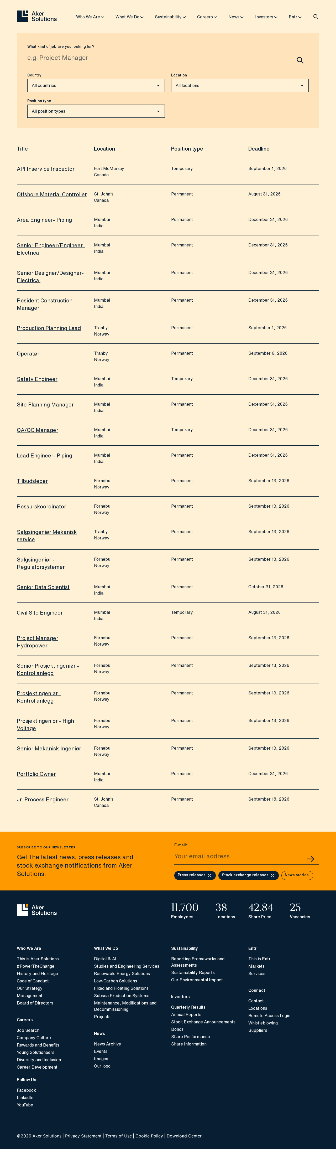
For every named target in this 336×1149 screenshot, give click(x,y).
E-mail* (181, 845)
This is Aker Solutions (38, 959)
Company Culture (34, 1037)
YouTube (25, 1105)
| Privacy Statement (82, 1135)
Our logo (102, 1066)
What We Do (127, 17)
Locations (257, 1008)
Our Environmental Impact (197, 980)
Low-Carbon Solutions (115, 981)
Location (179, 75)
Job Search (28, 1030)
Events (100, 1051)
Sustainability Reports (193, 972)
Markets (256, 966)
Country (34, 75)
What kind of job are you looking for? (60, 46)
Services (256, 973)
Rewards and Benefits (38, 1045)
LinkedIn (25, 1097)
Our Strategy (30, 988)
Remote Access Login (269, 1015)
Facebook (26, 1090)
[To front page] (37, 17)
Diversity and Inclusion (39, 1060)
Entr (293, 17)
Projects (102, 1016)
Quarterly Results (188, 1007)
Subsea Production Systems (121, 995)
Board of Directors (35, 1003)
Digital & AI (105, 959)
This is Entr (259, 959)
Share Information (189, 1044)
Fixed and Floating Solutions (121, 988)
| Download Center (183, 1135)
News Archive (107, 1044)
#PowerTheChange (35, 966)
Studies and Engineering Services (126, 966)
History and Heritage (37, 973)
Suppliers (257, 1030)
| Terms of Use (117, 1135)
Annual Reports (186, 1014)
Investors (264, 17)
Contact (256, 1001)
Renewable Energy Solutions (122, 973)
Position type (39, 101)
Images (101, 1058)
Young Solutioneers (35, 1052)
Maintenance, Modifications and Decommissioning (125, 1006)
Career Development (37, 1067)
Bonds (177, 1029)
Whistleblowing (263, 1023)
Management (30, 995)
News (233, 17)
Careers (205, 17)
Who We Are (88, 17)
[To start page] (52, 910)
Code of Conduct (33, 981)
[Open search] (316, 16)
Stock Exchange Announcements (203, 1022)
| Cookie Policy (148, 1135)
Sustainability (168, 17)
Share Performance (190, 1036)
